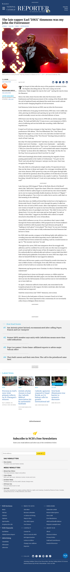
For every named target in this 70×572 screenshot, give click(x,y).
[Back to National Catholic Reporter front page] (28, 9)
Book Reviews (57, 384)
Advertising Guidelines (29, 561)
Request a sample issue (54, 524)
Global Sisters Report (8, 534)
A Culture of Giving (29, 515)
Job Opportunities (29, 537)
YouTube (43, 556)
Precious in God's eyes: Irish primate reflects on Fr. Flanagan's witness (9, 395)
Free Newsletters (52, 518)
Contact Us (27, 531)
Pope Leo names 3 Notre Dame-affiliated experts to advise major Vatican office (34, 348)
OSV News (13, 404)
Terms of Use (38, 561)
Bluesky (33, 556)
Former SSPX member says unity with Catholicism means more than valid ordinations (36, 339)
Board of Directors (52, 543)
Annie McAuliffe (55, 402)
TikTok (50, 556)
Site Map (51, 561)
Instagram (47, 556)
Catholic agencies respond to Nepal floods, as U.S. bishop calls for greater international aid (42, 396)
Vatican (4, 512)
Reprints (26, 546)
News (17, 26)
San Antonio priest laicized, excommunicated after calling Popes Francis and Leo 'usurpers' (34, 329)
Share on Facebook (56, 82)
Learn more (10, 99)
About (48, 531)
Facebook (40, 556)
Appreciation (25, 26)
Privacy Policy (51, 537)
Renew (66, 8)
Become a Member (29, 512)
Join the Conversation (8, 96)
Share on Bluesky (53, 82)
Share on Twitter (60, 82)
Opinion (4, 26)
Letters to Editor (29, 540)
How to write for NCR (30, 534)
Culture (11, 26)
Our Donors (27, 524)
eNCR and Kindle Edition (54, 521)
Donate (66, 10)
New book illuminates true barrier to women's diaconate (58, 395)
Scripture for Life (7, 524)
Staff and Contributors (53, 540)
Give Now (27, 509)
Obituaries (5, 544)
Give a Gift (50, 515)
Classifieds (5, 541)
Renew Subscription (53, 512)
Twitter (36, 556)
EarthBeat (5, 531)
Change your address (30, 543)
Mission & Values (52, 534)
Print (67, 82)
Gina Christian (39, 405)
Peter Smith (22, 407)
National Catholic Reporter (65, 555)
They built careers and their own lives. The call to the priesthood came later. (37, 358)
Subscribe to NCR (52, 509)
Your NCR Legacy (29, 521)
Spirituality (5, 521)
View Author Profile (6, 81)
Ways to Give (27, 518)
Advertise (5, 547)
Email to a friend (63, 82)
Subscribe (65, 6)
